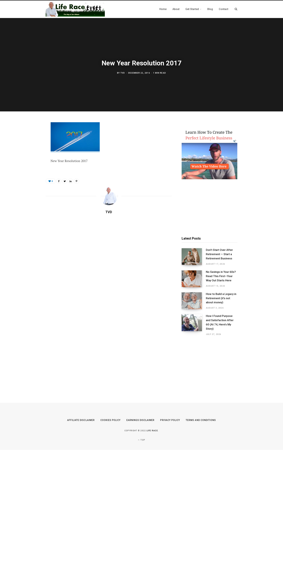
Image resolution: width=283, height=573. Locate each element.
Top (142, 440)
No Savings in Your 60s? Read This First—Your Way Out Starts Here (221, 276)
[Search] (236, 9)
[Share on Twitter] (29, 143)
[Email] (29, 160)
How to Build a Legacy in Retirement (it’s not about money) (221, 298)
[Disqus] (109, 259)
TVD (123, 73)
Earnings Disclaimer (140, 420)
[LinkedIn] (70, 181)
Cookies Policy (110, 420)
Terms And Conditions (201, 420)
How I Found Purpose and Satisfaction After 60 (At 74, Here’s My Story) (220, 322)
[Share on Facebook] (29, 134)
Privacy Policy (170, 420)
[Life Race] (75, 9)
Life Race (152, 430)
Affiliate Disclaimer (81, 420)
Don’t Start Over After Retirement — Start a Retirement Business (219, 254)
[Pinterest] (29, 151)
